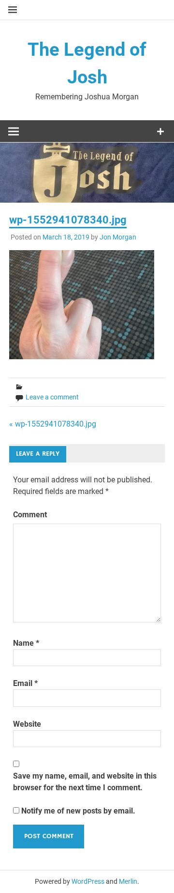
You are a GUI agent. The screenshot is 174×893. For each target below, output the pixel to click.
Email (25, 683)
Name (26, 643)
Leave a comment (52, 397)
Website (27, 724)
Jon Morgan (118, 237)
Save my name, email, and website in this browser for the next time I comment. (85, 781)
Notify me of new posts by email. (78, 810)
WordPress (88, 881)
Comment (30, 514)
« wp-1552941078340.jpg (52, 424)
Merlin (128, 881)
